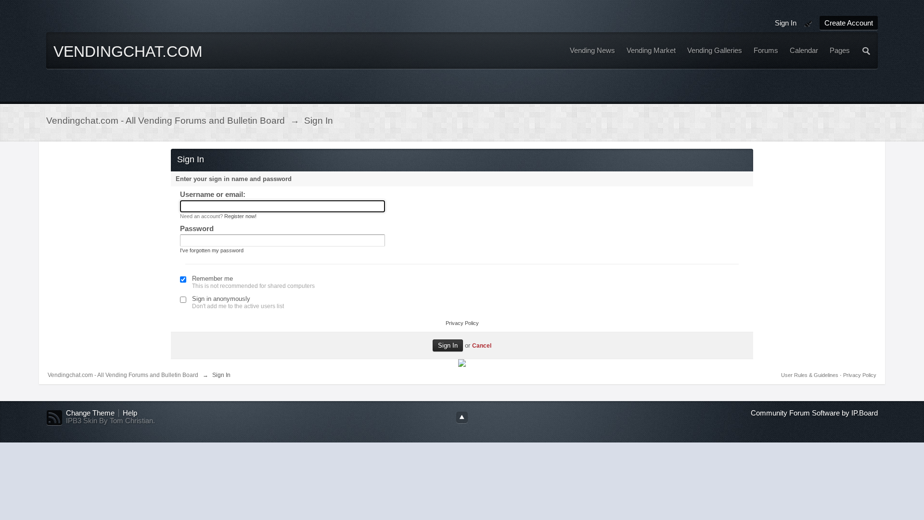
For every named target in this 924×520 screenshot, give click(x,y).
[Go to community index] (130, 66)
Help (130, 413)
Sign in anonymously (221, 298)
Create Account (848, 23)
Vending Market (651, 50)
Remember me (212, 278)
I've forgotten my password (212, 250)
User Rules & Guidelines (810, 375)
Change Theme (90, 413)
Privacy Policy (462, 323)
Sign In (785, 23)
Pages (840, 50)
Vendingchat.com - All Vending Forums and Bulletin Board (123, 375)
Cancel (481, 345)
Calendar (804, 50)
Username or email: (212, 194)
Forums (766, 50)
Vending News (592, 50)
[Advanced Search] (867, 50)
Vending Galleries (714, 50)
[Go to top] (462, 417)
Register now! (240, 216)
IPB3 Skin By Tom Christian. (110, 421)
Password (197, 228)
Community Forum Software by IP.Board (814, 413)
